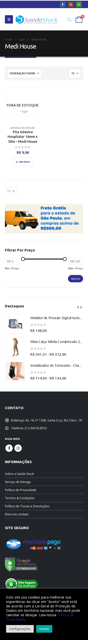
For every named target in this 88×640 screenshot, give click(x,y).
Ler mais (24, 161)
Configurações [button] (20, 629)
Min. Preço (12, 268)
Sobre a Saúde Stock (19, 474)
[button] (9, 19)
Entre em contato (17, 514)
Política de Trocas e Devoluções (27, 506)
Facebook (9, 448)
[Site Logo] (37, 19)
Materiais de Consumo (22, 128)
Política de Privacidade (20, 490)
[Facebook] (63, 4)
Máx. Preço (75, 268)
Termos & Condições (20, 498)
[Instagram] (71, 4)
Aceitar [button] (44, 629)
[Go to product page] (15, 323)
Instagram (18, 448)
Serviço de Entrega (18, 482)
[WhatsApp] (79, 4)
